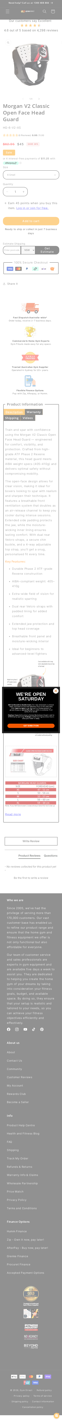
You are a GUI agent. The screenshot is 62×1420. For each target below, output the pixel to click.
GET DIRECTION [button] (31, 725)
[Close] (56, 691)
